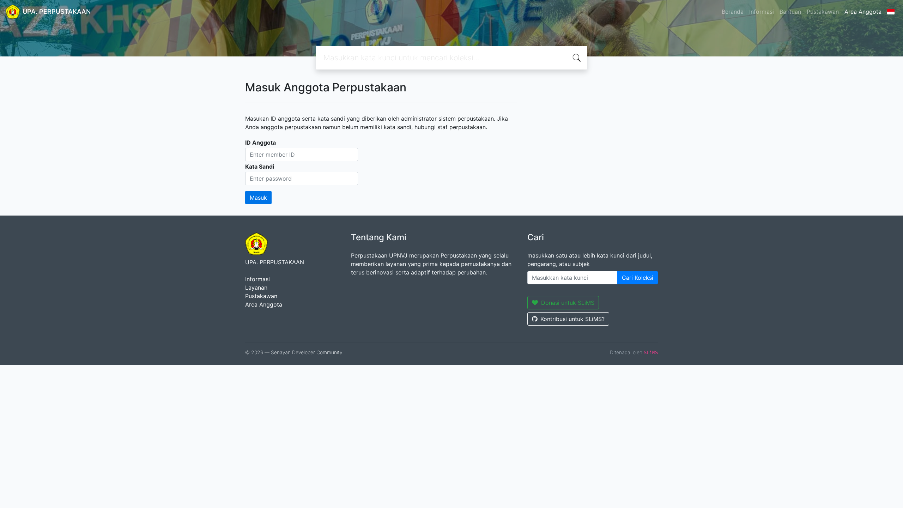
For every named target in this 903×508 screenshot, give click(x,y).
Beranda (733, 11)
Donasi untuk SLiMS (567, 302)
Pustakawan (823, 11)
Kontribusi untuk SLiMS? (572, 318)
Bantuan (790, 11)
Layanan (256, 287)
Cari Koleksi (637, 277)
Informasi (761, 11)
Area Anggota (862, 11)
